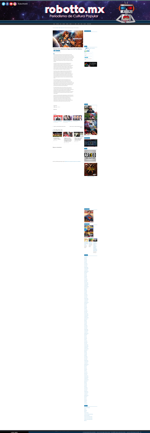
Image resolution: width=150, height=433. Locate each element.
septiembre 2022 (86, 317)
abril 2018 (85, 386)
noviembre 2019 (86, 361)
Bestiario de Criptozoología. (90, 176)
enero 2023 (85, 312)
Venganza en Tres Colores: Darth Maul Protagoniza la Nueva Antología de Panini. (68, 140)
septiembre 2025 (86, 271)
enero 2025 (85, 281)
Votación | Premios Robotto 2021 (88, 416)
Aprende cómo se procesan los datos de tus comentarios (73, 161)
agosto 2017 (85, 396)
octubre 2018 (86, 378)
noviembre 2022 (86, 315)
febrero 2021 (86, 342)
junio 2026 (85, 259)
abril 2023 (85, 308)
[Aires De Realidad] (90, 109)
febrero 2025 (86, 280)
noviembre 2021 (86, 330)
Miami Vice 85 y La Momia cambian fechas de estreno (76, 127)
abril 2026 (85, 262)
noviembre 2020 (86, 346)
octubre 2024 (86, 285)
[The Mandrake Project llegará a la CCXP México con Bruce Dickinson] (58, 117)
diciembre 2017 (86, 391)
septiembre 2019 (86, 364)
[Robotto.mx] (75, 0)
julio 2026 (85, 258)
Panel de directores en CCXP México (77, 120)
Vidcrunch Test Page (86, 415)
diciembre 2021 (86, 329)
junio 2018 (85, 383)
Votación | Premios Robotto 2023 (88, 419)
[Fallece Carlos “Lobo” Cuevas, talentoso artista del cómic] (78, 132)
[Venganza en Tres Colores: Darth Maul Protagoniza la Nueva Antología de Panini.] (68, 132)
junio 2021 (85, 337)
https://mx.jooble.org (92, 48)
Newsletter (85, 410)
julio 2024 (85, 289)
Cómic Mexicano (58, 50)
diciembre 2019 (86, 360)
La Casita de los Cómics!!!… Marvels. (57, 139)
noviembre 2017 (86, 392)
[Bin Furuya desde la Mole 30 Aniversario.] (90, 131)
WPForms (85, 420)
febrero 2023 (86, 311)
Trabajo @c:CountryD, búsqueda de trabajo (88, 59)
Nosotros (85, 411)
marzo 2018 (85, 387)
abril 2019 (85, 370)
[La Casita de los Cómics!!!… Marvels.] (57, 132)
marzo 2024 (85, 294)
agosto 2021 (85, 334)
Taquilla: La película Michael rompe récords (59, 126)
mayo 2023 (85, 307)
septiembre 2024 (86, 286)
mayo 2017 (85, 400)
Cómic (54, 50)
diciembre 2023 (86, 298)
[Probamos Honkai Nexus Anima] (90, 116)
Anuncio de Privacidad (87, 407)
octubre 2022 (86, 316)
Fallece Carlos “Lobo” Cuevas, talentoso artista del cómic (78, 139)
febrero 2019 (86, 373)
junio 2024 (85, 290)
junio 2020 (85, 352)
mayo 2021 (85, 338)
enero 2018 (85, 390)
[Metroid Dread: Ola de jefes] (90, 143)
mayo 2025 (85, 276)
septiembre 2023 (86, 302)
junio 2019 (85, 368)
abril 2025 (85, 277)
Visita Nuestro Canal (86, 135)
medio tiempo (86, 54)
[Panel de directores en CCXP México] (77, 117)
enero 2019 (85, 374)
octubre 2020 (86, 347)
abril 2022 (85, 324)
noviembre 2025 (86, 268)
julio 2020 (85, 351)
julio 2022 (85, 320)
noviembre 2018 (86, 377)
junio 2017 (85, 399)
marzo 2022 (85, 325)
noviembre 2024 (86, 284)
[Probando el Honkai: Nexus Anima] (90, 124)
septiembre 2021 (86, 333)
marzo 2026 (85, 263)
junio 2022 (85, 321)
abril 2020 (85, 355)
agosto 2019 (85, 365)
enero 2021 (85, 343)
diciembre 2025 (86, 267)
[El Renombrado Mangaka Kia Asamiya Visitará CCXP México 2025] (67, 117)
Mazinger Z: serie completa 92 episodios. (90, 243)
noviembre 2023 (86, 299)
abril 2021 (85, 339)
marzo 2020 (85, 356)
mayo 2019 (85, 369)
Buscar (86, 57)
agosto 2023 (85, 303)
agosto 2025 (85, 272)
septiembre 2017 (86, 395)
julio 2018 (85, 382)
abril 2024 (85, 293)
